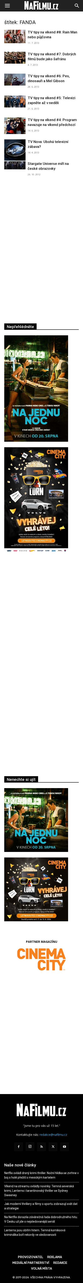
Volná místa (41, 1268)
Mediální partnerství (30, 1263)
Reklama (54, 1257)
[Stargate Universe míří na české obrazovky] (15, 165)
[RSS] (41, 1147)
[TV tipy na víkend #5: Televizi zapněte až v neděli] (15, 101)
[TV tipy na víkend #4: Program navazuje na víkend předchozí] (15, 125)
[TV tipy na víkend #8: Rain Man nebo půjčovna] (15, 36)
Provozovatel (30, 1257)
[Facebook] (18, 1147)
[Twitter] (53, 1147)
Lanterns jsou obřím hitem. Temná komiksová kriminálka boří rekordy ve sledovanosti (34, 1232)
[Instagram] (30, 1146)
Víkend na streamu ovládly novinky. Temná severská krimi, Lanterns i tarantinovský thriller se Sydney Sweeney (39, 1190)
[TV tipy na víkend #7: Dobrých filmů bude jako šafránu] (15, 58)
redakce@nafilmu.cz (53, 1135)
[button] (7, 5)
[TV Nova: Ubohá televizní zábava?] (15, 150)
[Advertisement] (41, 617)
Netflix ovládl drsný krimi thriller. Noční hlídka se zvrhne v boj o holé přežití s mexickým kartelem (41, 1175)
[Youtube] (64, 1147)
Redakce (60, 1263)
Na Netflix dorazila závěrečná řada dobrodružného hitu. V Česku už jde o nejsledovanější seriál (41, 1219)
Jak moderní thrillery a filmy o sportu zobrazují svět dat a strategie (40, 1206)
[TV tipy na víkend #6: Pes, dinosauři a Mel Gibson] (15, 80)
